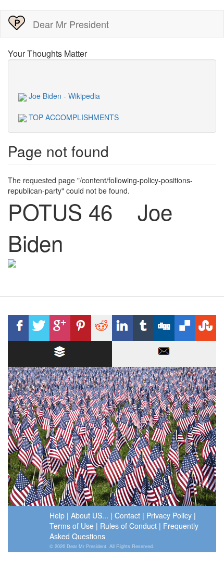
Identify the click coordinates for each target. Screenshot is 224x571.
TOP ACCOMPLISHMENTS (73, 117)
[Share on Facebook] (18, 328)
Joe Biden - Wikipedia (63, 96)
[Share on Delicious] (185, 328)
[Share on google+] (59, 328)
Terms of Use (71, 526)
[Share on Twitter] (39, 328)
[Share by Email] (164, 354)
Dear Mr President (71, 24)
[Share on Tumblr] (143, 328)
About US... (89, 515)
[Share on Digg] (164, 328)
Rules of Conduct (128, 526)
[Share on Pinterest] (80, 328)
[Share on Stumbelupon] (205, 328)
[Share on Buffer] (59, 354)
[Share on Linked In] (122, 328)
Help (57, 515)
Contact (127, 515)
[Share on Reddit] (101, 328)
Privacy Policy (169, 515)
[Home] (17, 23)
